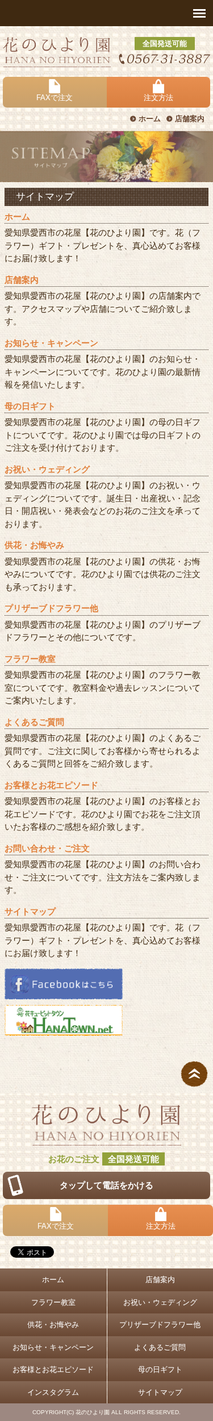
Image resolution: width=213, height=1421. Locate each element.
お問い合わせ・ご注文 (47, 848)
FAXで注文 (54, 97)
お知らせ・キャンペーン (51, 343)
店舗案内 (189, 118)
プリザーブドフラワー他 (51, 608)
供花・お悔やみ (34, 545)
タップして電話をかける (106, 1185)
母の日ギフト (30, 406)
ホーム (150, 118)
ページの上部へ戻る (194, 1074)
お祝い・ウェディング (47, 469)
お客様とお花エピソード (51, 785)
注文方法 (158, 97)
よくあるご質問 (34, 722)
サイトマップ (30, 911)
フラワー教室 (30, 659)
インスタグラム (53, 1392)
